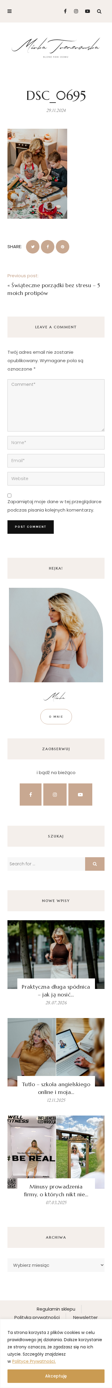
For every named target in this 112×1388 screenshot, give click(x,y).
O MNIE (56, 717)
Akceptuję (56, 1376)
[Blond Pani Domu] (56, 47)
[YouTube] (86, 11)
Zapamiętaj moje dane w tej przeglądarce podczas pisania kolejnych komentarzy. (54, 505)
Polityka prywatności (37, 1317)
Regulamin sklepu (56, 1309)
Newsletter (85, 1317)
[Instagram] (74, 11)
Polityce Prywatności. (34, 1361)
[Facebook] (63, 11)
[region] (56, 1353)
